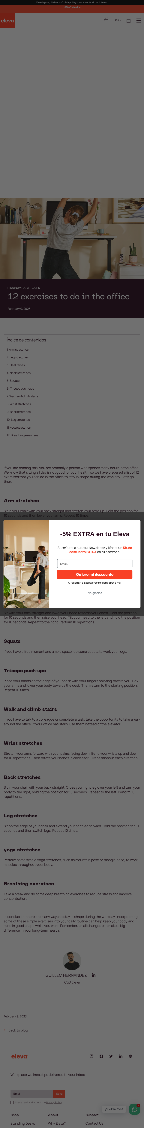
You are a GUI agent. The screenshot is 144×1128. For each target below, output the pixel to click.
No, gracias (95, 593)
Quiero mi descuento (94, 574)
